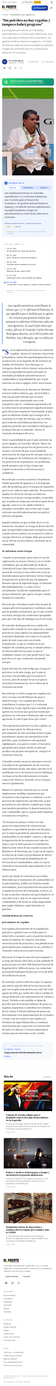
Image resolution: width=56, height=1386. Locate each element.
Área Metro (8, 1299)
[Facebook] (6, 1283)
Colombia (7, 1305)
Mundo (6, 1308)
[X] (18, 1283)
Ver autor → (48, 1077)
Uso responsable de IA (13, 1362)
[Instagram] (12, 1283)
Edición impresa (12, 1276)
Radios (6, 1330)
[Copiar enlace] (15, 68)
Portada (5, 15)
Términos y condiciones (13, 1352)
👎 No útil (17, 227)
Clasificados (9, 1334)
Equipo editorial (10, 1327)
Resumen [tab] (12, 188)
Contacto (26, 1276)
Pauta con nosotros (12, 1337)
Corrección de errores (13, 1365)
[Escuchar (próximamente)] (20, 68)
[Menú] (51, 7)
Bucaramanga (9, 1295)
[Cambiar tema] (52, 2)
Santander (8, 1302)
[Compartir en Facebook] (4, 68)
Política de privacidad (12, 1356)
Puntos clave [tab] (28, 188)
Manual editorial (10, 1359)
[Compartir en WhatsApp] (10, 68)
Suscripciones (9, 1340)
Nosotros (7, 1324)
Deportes (7, 1312)
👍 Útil (8, 227)
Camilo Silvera (17, 61)
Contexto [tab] (43, 188)
